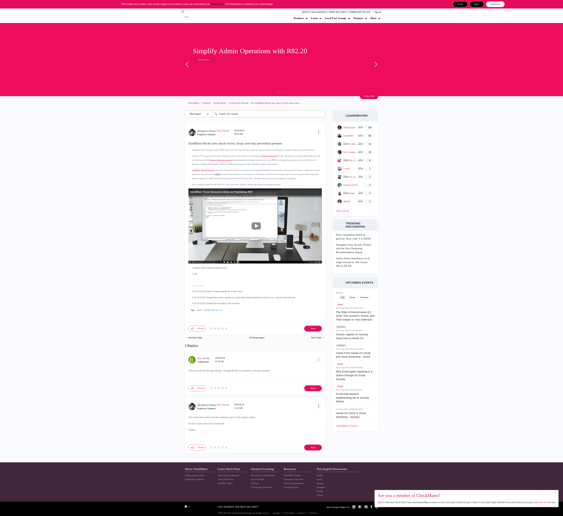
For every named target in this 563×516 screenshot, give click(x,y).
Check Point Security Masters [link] (263, 475)
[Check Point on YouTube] (364, 507)
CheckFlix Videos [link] (225, 483)
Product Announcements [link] (294, 483)
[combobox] (268, 113)
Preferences (495, 4)
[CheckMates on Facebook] (370, 507)
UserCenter (313, 513)
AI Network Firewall (238, 103)
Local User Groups (335, 18)
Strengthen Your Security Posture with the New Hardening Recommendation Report (353, 248)
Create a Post (369, 96)
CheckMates (193, 103)
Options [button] (321, 103)
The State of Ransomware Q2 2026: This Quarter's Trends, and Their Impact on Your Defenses (355, 316)
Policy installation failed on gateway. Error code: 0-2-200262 (353, 236)
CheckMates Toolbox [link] (292, 475)
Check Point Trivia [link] (226, 479)
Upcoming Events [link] (291, 487)
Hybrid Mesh (219, 103)
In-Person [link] (364, 297)
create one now (540, 502)
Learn (314, 18)
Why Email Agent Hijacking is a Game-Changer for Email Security (354, 375)
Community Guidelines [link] (194, 479)
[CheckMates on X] (359, 507)
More (373, 18)
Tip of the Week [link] (257, 479)
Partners (358, 18)
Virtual (340, 304)
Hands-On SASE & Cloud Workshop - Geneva (351, 415)
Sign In (377, 12)
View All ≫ (342, 211)
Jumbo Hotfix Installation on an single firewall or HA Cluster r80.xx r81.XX (353, 262)
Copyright (276, 513)
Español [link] (320, 475)
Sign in (381, 502)
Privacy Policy (217, 4)
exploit (199, 310)
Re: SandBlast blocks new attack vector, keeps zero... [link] (276, 103)
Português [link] (321, 487)
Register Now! (205, 69)
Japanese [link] (320, 483)
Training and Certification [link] (261, 487)
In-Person (341, 327)
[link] (352, 507)
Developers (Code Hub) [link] (293, 479)
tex (221, 310)
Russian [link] (320, 491)
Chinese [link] (320, 495)
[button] (460, 4)
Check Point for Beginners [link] (229, 475)
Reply (313, 328)
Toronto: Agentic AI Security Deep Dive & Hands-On (352, 336)
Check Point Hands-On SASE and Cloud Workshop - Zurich (353, 355)
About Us (301, 513)
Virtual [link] (352, 297)
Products (299, 18)
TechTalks (255, 483)
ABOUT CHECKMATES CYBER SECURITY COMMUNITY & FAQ (335, 12)
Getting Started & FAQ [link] (194, 475)
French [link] (319, 479)
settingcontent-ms (211, 310)
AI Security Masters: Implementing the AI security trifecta (352, 398)
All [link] (342, 297)
